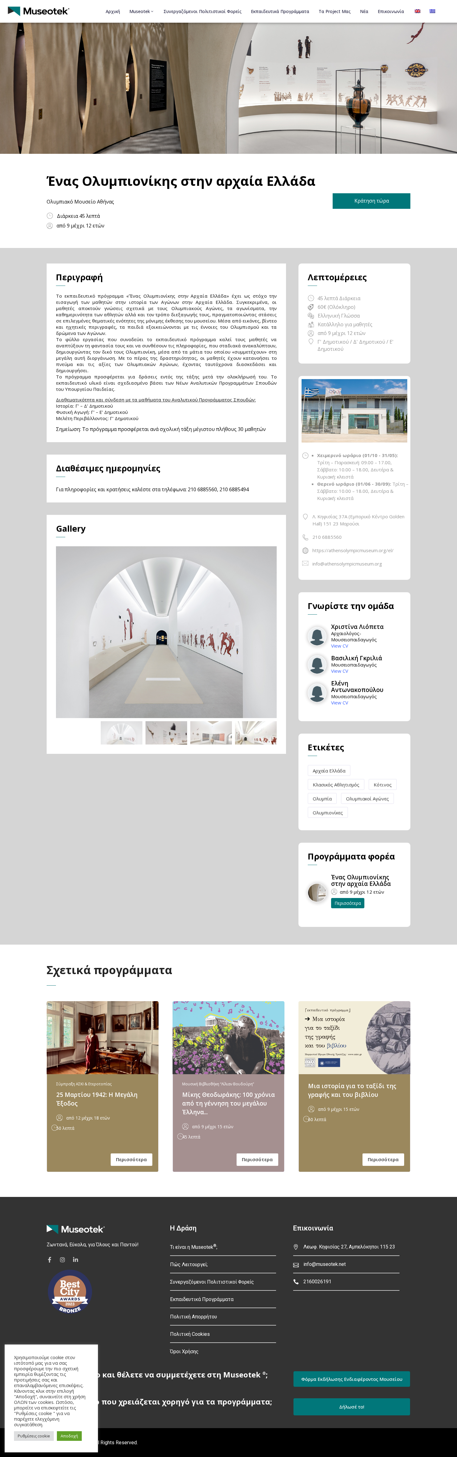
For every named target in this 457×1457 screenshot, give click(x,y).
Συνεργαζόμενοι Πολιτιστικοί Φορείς (203, 11)
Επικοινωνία (391, 11)
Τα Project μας (335, 11)
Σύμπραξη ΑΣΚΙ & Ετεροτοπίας (84, 1084)
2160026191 (317, 1282)
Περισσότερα (348, 903)
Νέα (364, 11)
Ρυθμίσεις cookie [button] (34, 1436)
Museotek (139, 11)
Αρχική (113, 11)
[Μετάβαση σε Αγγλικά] (416, 11)
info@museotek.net (324, 1264)
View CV (339, 646)
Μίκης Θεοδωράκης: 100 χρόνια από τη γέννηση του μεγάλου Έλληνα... (228, 1103)
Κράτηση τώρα (371, 200)
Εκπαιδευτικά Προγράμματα (280, 11)
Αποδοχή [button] (69, 1436)
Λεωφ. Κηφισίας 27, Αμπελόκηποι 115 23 (349, 1247)
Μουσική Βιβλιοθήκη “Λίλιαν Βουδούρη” (218, 1084)
